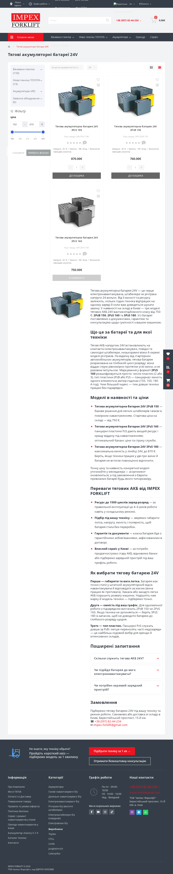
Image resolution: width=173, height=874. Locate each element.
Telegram (138, 812)
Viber (132, 812)
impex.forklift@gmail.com (110, 725)
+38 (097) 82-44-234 (108, 721)
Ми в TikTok (81, 7)
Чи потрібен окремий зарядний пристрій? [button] (118, 687)
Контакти (13, 842)
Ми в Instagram (62, 7)
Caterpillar (54, 853)
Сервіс (154, 37)
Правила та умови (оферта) (24, 806)
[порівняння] (98, 85)
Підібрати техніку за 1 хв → (112, 751)
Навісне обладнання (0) (26, 100)
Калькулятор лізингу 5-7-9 (23, 833)
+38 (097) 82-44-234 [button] (143, 787)
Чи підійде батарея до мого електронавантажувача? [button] (114, 672)
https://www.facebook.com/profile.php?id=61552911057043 (91, 811)
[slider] (12, 132)
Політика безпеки (18, 811)
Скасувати (18, 152)
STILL (51, 838)
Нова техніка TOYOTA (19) (26, 82)
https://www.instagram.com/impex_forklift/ (105, 811)
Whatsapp (145, 812)
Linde (51, 843)
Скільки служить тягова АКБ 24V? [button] (119, 658)
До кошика (76, 175)
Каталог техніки (17, 837)
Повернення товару (19, 801)
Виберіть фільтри (38, 152)
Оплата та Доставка (19, 796)
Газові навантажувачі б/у (63, 791)
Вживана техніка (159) (24, 71)
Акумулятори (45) (24, 91)
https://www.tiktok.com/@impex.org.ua (111, 811)
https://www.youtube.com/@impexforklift (98, 811)
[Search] (107, 20)
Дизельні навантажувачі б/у (64, 796)
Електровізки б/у (58, 823)
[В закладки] (98, 80)
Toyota (52, 834)
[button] (168, 382)
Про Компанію (16, 786)
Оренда (140, 37)
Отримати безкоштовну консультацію (120, 761)
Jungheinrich (55, 848)
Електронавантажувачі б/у (63, 801)
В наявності (76, 277)
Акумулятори (56, 786)
